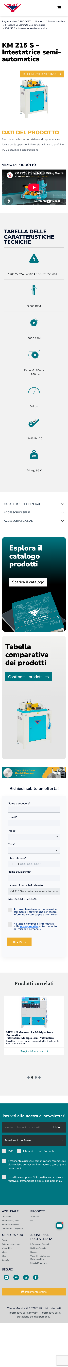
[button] (28, 1077)
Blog (4, 1256)
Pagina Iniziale (9, 21)
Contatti (5, 1260)
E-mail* (12, 817)
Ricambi (33, 1252)
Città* (11, 844)
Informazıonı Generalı (39, 1244)
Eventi (4, 1240)
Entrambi (49, 1151)
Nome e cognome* (19, 803)
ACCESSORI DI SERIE (17, 512)
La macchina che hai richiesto (25, 885)
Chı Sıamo (6, 1216)
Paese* (12, 831)
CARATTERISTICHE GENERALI (22, 504)
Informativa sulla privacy (23, 1313)
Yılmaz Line (7, 1248)
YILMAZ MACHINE (12, 7)
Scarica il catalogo (28, 582)
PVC (10, 1151)
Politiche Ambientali (11, 1224)
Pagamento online (35, 1292)
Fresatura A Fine (56, 21)
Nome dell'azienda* (19, 871)
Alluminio (39, 21)
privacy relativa (29, 926)
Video (4, 1252)
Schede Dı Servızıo (38, 1263)
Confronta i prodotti (25, 676)
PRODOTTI (25, 21)
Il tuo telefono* (17, 858)
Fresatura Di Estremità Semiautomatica (25, 24)
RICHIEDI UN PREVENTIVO (39, 74)
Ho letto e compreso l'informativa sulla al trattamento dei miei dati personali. (35, 926)
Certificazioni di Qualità (12, 1228)
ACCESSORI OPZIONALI (18, 521)
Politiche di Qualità (10, 1220)
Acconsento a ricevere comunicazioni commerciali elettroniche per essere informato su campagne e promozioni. (36, 911)
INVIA (22, 943)
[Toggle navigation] (59, 8)
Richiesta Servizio (38, 1248)
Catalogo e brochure (11, 1244)
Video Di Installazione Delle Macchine (40, 1257)
